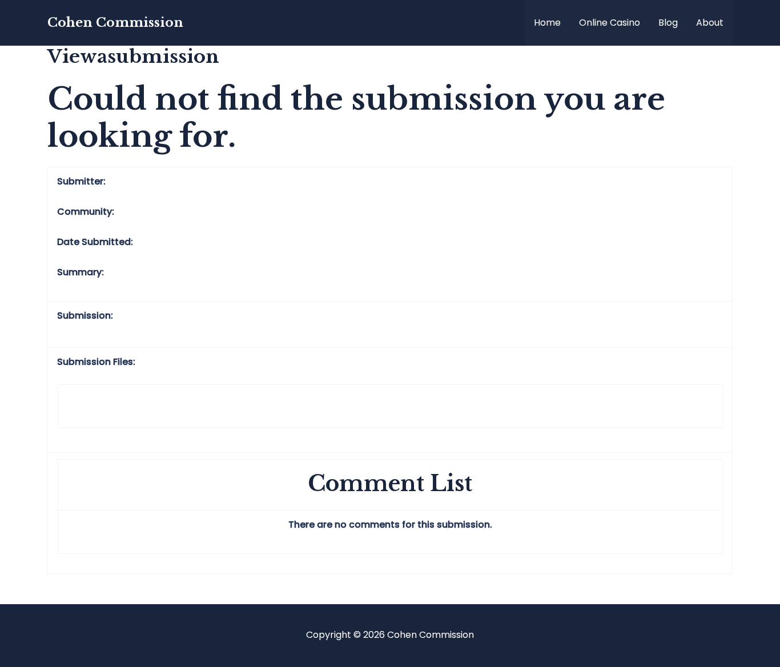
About (709, 22)
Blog (668, 22)
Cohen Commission (115, 22)
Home (547, 22)
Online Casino (609, 22)
